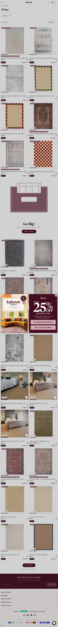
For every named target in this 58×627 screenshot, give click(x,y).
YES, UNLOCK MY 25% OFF (43, 322)
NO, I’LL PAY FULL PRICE (43, 328)
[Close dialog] (56, 295)
